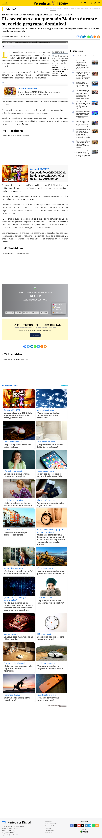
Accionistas (48, 832)
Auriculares (9, 312)
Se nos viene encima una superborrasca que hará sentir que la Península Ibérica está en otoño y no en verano (83, 115)
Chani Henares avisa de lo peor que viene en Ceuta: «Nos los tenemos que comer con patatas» (83, 144)
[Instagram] (91, 3)
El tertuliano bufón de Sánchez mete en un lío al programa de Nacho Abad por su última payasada (83, 105)
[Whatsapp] (88, 36)
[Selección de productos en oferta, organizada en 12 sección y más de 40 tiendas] (35, 288)
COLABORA (35, 335)
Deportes (80, 9)
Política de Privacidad (51, 824)
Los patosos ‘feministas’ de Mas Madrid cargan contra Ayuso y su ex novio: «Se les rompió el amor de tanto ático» (83, 75)
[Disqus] (35, 737)
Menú (5, 3)
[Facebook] (77, 36)
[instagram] (86, 825)
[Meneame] (94, 36)
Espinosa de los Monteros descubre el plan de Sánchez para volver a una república (82, 84)
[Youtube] (85, 3)
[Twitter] (81, 36)
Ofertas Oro (57, 307)
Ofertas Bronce (58, 312)
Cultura (74, 9)
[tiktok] (82, 825)
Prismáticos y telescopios (31, 312)
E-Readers (18, 312)
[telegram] (89, 825)
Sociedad (67, 9)
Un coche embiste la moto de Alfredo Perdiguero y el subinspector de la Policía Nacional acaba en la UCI (82, 65)
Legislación (88, 9)
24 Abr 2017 (19, 37)
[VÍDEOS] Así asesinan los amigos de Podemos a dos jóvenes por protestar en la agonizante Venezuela (60, 71)
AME (98, 3)
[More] (98, 36)
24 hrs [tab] (73, 56)
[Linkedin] (84, 36)
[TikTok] (88, 3)
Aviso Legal (48, 821)
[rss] (97, 825)
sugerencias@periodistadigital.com (12, 835)
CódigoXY (96, 9)
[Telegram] (91, 36)
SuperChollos (58, 304)
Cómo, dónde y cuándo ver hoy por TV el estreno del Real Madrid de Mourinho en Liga (83, 123)
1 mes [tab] (87, 56)
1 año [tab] (93, 56)
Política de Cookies (50, 826)
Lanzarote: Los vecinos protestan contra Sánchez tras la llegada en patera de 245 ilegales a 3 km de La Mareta (83, 154)
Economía (60, 9)
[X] (81, 3)
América (47, 9)
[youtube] (79, 825)
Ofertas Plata (58, 309)
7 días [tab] (80, 56)
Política (10, 9)
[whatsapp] (95, 3)
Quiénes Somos (49, 830)
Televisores (44, 312)
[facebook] (72, 825)
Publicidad (48, 828)
